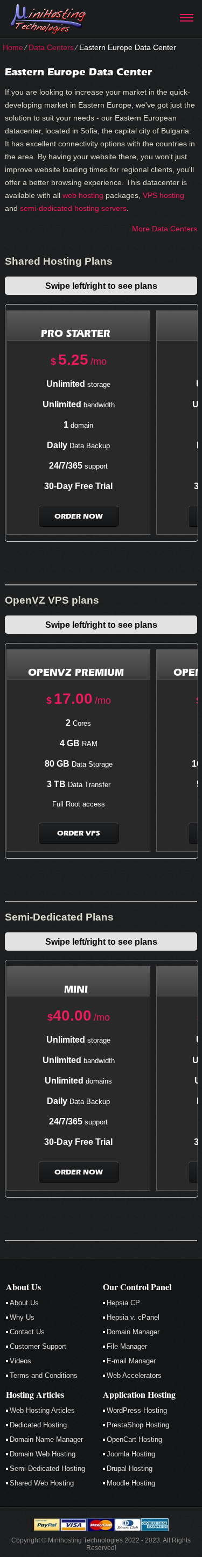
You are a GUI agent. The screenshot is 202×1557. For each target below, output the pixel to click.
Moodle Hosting (131, 1483)
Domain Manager (133, 1332)
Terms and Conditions (44, 1375)
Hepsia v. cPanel (133, 1317)
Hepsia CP (123, 1303)
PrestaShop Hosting (138, 1425)
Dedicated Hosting (38, 1425)
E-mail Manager (131, 1361)
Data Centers (51, 47)
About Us (24, 1303)
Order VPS (78, 833)
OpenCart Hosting (134, 1439)
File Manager (127, 1346)
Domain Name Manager (46, 1439)
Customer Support (38, 1346)
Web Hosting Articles (42, 1410)
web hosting (82, 195)
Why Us (22, 1317)
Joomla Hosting (131, 1454)
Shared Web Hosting (42, 1483)
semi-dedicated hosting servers (73, 208)
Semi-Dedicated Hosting (47, 1468)
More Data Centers (164, 228)
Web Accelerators (134, 1375)
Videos (20, 1361)
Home (13, 47)
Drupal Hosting (129, 1468)
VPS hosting (163, 195)
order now (78, 516)
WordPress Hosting (137, 1410)
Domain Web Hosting (42, 1454)
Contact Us (27, 1332)
